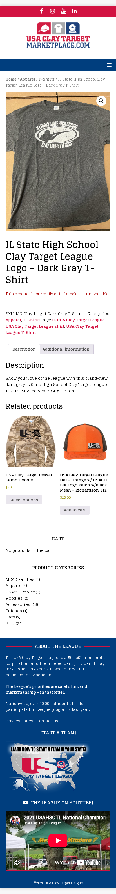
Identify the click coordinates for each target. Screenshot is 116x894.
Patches (14, 610)
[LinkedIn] (74, 11)
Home (11, 79)
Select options (24, 499)
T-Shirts (47, 79)
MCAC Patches (20, 579)
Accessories (18, 604)
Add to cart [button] (75, 509)
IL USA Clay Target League (78, 319)
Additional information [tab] (66, 348)
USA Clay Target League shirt (35, 326)
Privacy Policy (19, 721)
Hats (10, 616)
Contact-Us (47, 721)
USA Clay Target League (64, 883)
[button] (101, 101)
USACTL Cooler (20, 591)
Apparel (27, 79)
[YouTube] (63, 11)
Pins (10, 623)
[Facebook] (41, 11)
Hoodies (14, 598)
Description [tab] (24, 348)
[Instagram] (52, 11)
